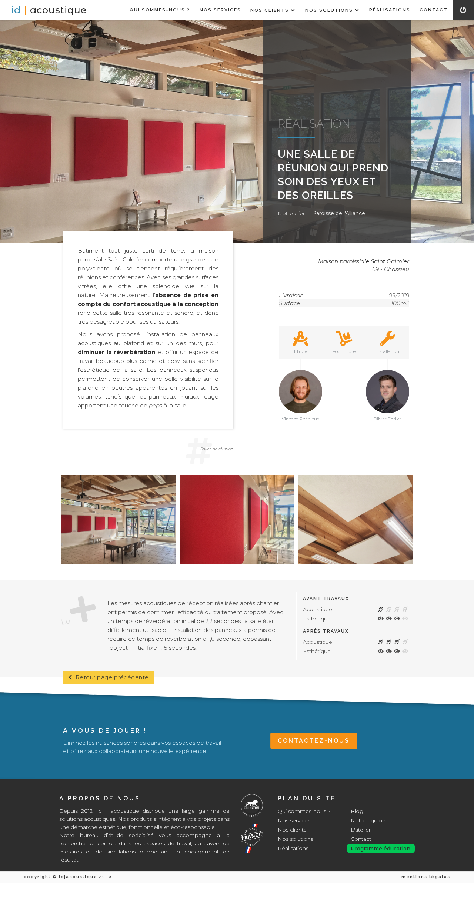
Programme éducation (380, 848)
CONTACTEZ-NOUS (314, 740)
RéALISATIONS (389, 10)
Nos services (294, 820)
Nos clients (292, 829)
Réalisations (293, 848)
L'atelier (361, 829)
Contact (361, 839)
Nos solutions (295, 839)
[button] (273, 10)
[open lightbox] (118, 519)
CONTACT (434, 10)
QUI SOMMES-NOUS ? (160, 10)
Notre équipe (368, 820)
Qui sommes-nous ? (304, 811)
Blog (357, 811)
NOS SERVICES (220, 10)
